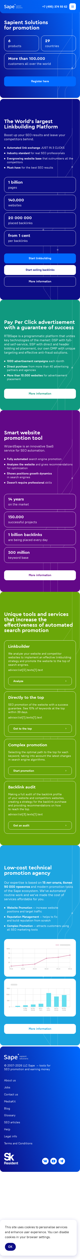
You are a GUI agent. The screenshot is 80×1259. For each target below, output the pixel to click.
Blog (7, 1108)
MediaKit (10, 1101)
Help (7, 1129)
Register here (40, 81)
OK (10, 1247)
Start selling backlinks (40, 270)
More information (40, 281)
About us (10, 1080)
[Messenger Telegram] (61, 1161)
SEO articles (12, 1122)
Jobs (7, 1087)
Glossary (9, 1115)
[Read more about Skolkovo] (11, 1158)
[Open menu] (72, 6)
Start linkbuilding (40, 258)
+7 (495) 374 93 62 (54, 6)
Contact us (11, 1094)
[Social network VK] (45, 1161)
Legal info (10, 1136)
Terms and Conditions (18, 1143)
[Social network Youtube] (53, 1161)
